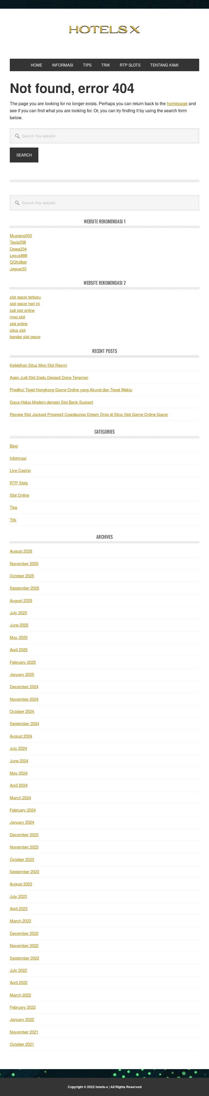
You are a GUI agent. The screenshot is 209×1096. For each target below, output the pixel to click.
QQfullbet (18, 262)
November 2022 (24, 945)
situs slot (18, 330)
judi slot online (22, 310)
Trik (13, 519)
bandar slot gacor (25, 336)
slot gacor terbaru (25, 297)
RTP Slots (19, 483)
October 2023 (22, 859)
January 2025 (22, 674)
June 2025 (19, 625)
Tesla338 (18, 242)
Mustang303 (21, 235)
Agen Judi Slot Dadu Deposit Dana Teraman (49, 377)
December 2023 (24, 834)
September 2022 (24, 958)
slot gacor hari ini (25, 303)
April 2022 (18, 982)
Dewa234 (18, 249)
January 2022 (22, 1019)
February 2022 (23, 1007)
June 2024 (19, 760)
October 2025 (22, 575)
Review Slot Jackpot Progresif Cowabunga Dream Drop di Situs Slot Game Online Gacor (89, 414)
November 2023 (24, 847)
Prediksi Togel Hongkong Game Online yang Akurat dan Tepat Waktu (71, 389)
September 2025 (24, 588)
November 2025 (24, 563)
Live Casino (20, 470)
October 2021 (22, 1044)
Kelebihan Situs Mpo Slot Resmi (38, 365)
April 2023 (18, 908)
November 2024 (24, 699)
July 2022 (18, 970)
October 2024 (22, 711)
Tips (13, 507)
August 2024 (21, 736)
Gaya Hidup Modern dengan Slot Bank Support (51, 402)
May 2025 (18, 637)
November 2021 (24, 1032)
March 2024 (20, 797)
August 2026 (21, 551)
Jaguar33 (18, 268)
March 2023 (20, 920)
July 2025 (18, 612)
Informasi (18, 458)
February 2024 (23, 810)
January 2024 (22, 822)
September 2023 (24, 871)
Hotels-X (104, 29)
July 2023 (18, 896)
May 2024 (18, 773)
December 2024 (24, 686)
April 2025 (18, 649)
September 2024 (24, 723)
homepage (177, 103)
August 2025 (21, 600)
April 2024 (18, 785)
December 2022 (24, 933)
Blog (14, 446)
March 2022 (20, 995)
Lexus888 (18, 255)
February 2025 (23, 662)
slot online (18, 323)
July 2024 (18, 748)
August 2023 (21, 884)
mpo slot (17, 317)
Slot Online (19, 495)
